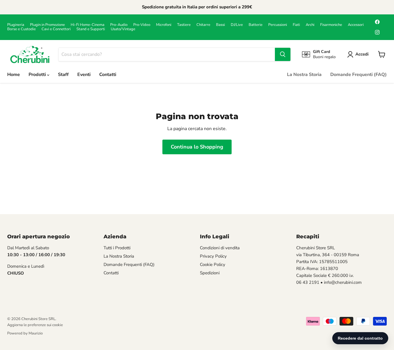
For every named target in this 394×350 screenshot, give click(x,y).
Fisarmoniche (331, 25)
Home (13, 74)
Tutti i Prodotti (117, 248)
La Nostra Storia (304, 74)
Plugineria (15, 25)
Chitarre (203, 25)
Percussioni (277, 25)
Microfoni (163, 25)
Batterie (255, 25)
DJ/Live (237, 25)
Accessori (356, 25)
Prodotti (38, 74)
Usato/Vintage (123, 29)
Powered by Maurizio (25, 333)
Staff (63, 74)
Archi (310, 25)
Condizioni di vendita (220, 248)
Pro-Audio (118, 25)
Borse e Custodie (21, 29)
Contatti (107, 74)
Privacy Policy (213, 256)
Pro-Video (141, 25)
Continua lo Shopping (197, 146)
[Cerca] (282, 54)
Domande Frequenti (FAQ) (358, 74)
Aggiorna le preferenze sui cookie (35, 325)
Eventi (84, 74)
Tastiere (184, 25)
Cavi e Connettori (56, 29)
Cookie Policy (212, 264)
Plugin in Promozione (47, 25)
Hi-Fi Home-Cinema (87, 25)
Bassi (220, 25)
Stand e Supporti (90, 29)
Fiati (296, 25)
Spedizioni (209, 273)
